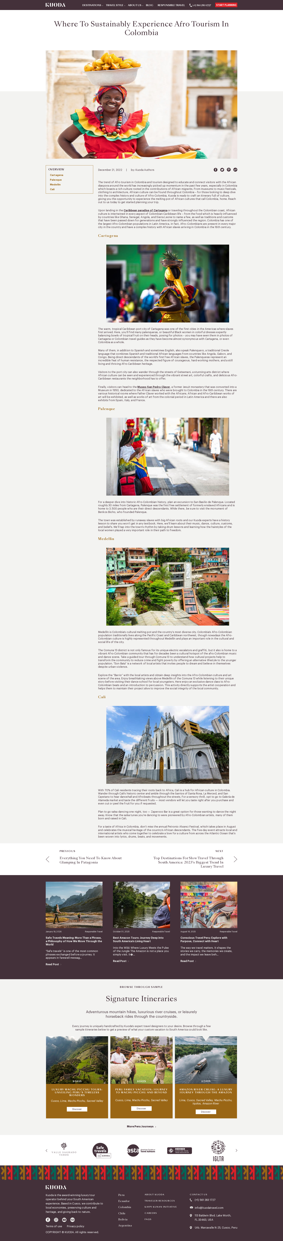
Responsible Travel (171, 5)
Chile (122, 1213)
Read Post (52, 964)
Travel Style (114, 5)
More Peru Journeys (140, 1126)
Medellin (55, 184)
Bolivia (122, 1219)
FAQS (148, 1219)
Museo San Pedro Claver (153, 387)
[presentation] (46, 1150)
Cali (52, 189)
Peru (121, 1195)
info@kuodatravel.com (209, 1208)
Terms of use (54, 1226)
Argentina (125, 1225)
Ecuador (124, 1201)
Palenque (56, 180)
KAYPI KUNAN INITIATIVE (161, 1207)
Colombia (124, 1207)
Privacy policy (75, 1226)
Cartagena (56, 175)
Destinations (91, 5)
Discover (77, 1109)
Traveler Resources (160, 1201)
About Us (134, 5)
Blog (149, 5)
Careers (151, 1213)
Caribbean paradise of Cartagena (145, 210)
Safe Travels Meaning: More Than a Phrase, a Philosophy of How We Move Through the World (74, 941)
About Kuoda (154, 1194)
